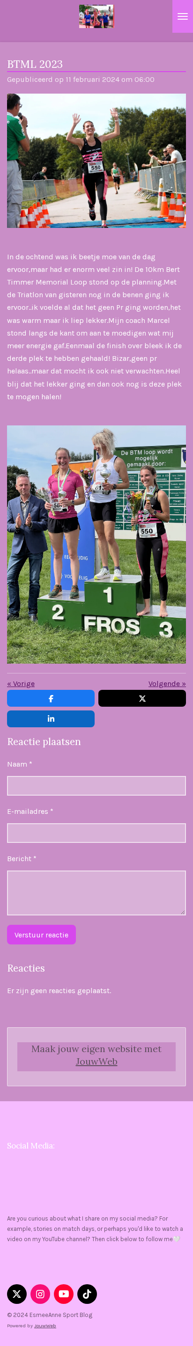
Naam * (19, 764)
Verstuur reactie (41, 934)
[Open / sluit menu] (182, 16)
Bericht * (22, 858)
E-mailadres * (30, 811)
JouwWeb (97, 1061)
